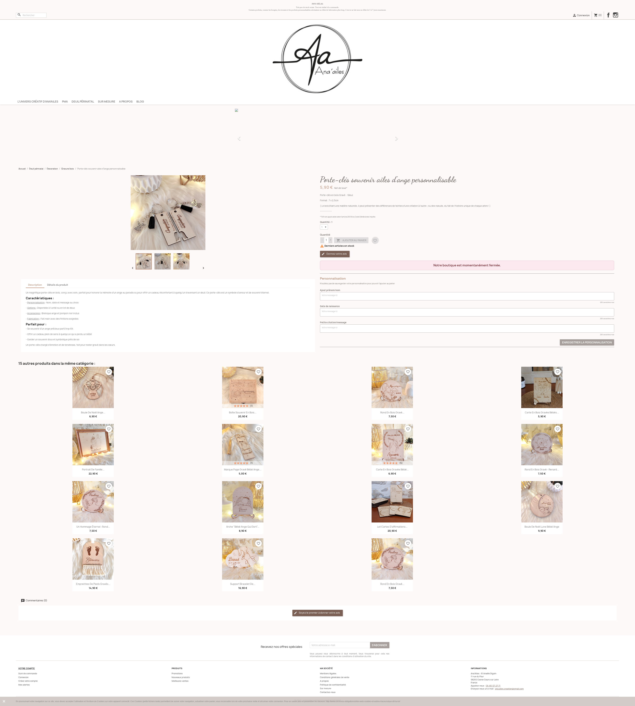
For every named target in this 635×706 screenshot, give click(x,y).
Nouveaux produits (181, 677)
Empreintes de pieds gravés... (93, 583)
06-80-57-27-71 (493, 685)
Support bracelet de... (242, 583)
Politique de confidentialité (333, 684)
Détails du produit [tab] (57, 285)
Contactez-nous (328, 692)
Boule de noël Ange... (93, 412)
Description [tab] (35, 285)
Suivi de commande (27, 673)
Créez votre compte (28, 681)
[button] (247, 137)
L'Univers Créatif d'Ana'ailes (38, 101)
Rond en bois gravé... (392, 412)
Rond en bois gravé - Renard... (542, 469)
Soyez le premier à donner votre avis (319, 612)
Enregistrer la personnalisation (587, 342)
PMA (65, 101)
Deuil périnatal (83, 101)
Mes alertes (24, 684)
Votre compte (26, 668)
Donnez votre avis (336, 253)
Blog (140, 101)
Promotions (177, 673)
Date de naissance (330, 306)
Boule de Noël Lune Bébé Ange (542, 526)
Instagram (615, 15)
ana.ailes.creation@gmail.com (509, 688)
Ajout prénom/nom (330, 290)
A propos (126, 101)
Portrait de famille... (93, 469)
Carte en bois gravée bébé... (392, 469)
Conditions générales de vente (334, 677)
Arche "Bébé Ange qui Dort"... (242, 526)
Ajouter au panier (351, 240)
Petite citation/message (333, 322)
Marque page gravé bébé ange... (242, 469)
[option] (317, 137)
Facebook (608, 15)
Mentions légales (328, 673)
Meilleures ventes (180, 681)
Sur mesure (106, 101)
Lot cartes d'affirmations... (392, 526)
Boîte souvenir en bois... (242, 412)
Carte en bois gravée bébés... (542, 412)
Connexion (23, 677)
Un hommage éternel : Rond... (93, 526)
